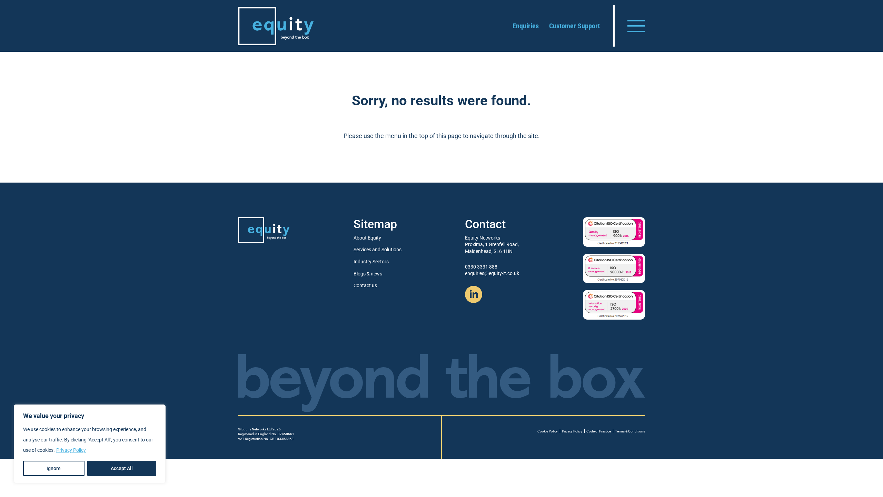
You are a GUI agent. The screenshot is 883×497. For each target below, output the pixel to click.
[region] (90, 444)
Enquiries (526, 26)
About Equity (367, 238)
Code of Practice (598, 431)
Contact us (365, 285)
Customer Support (574, 26)
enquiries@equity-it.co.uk (492, 273)
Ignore (54, 468)
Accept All (122, 468)
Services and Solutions (377, 249)
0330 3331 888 (481, 267)
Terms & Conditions (630, 431)
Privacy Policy (71, 450)
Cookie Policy (547, 431)
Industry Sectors (371, 261)
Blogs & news (368, 273)
